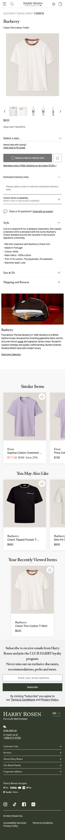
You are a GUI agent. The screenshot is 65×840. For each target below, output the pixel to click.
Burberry (11, 21)
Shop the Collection (11, 354)
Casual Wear (24, 13)
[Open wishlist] (53, 4)
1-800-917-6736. (12, 737)
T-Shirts (39, 13)
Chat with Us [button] (10, 730)
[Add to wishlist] (42, 396)
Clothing (8, 13)
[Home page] (32, 4)
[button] (4, 4)
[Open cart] (60, 4)
